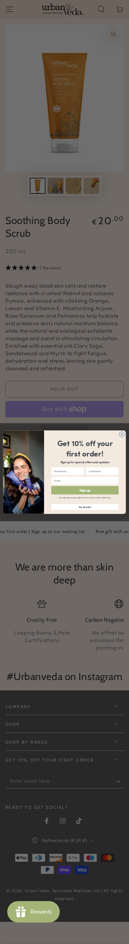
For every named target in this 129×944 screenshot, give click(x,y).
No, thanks (85, 507)
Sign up (85, 490)
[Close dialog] (121, 434)
